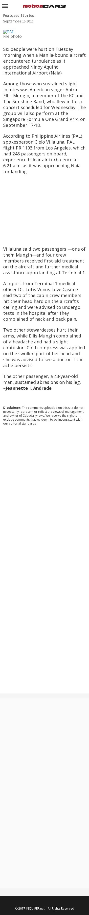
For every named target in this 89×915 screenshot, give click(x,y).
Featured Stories (18, 15)
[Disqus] (44, 496)
